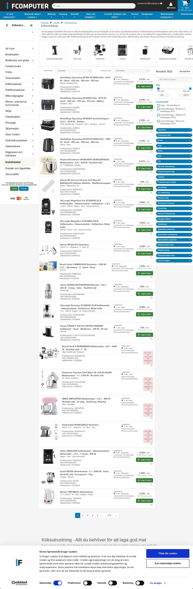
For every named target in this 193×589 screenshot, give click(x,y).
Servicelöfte (12, 174)
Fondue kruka (13, 66)
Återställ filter (185, 71)
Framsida (45, 23)
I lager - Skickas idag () (170, 105)
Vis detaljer (156, 583)
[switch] (87, 583)
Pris (158, 85)
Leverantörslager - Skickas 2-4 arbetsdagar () (172, 110)
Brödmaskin (12, 54)
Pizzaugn (10, 122)
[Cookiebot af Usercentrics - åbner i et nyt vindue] (19, 583)
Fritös (8, 72)
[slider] (158, 88)
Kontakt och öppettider (18, 168)
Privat (14, 188)
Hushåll (56, 23)
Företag (24, 188)
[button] (10, 15)
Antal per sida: (106, 70)
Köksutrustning (20, 25)
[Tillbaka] (7, 25)
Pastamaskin (12, 116)
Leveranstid (162, 102)
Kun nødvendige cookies (168, 563)
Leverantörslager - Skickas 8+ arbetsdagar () (172, 122)
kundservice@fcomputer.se (149, 3)
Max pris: (186, 91)
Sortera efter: (48, 70)
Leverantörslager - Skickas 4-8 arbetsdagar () (172, 116)
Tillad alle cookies (167, 553)
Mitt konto (171, 8)
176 (109, 515)
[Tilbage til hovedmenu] (31, 25)
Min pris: (161, 91)
